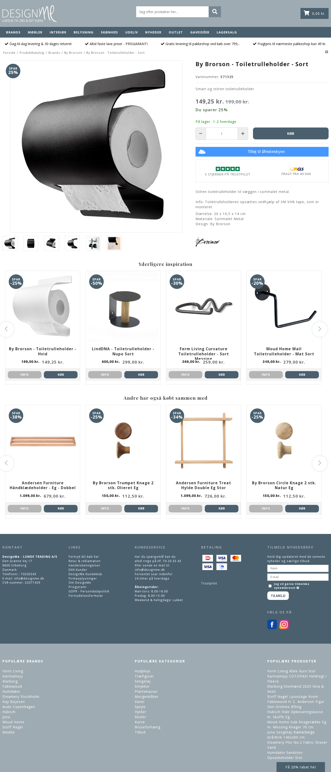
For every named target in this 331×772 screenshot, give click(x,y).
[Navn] (298, 568)
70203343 (28, 574)
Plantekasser (146, 691)
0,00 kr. (318, 13)
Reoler (140, 717)
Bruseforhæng (147, 727)
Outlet (176, 32)
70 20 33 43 (172, 561)
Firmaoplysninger (83, 578)
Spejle (140, 706)
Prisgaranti (78, 587)
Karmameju (12, 676)
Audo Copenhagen (18, 706)
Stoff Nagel (12, 727)
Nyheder (153, 32)
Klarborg (10, 681)
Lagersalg (227, 32)
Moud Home (13, 722)
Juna (6, 717)
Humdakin (11, 691)
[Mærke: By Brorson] (208, 242)
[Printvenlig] (327, 52)
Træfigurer (144, 676)
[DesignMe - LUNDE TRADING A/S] (29, 13)
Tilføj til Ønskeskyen (266, 151)
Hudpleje (142, 671)
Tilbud (140, 732)
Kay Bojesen (13, 701)
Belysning (84, 32)
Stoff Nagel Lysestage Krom (292, 696)
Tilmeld (278, 595)
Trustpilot (209, 583)
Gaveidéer (199, 32)
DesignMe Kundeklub (85, 574)
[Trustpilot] (228, 169)
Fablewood (12, 686)
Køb (61, 375)
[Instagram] (284, 628)
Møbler (35, 32)
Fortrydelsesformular (86, 595)
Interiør (58, 32)
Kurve (140, 722)
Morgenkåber (146, 696)
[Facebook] (272, 628)
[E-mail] (298, 577)
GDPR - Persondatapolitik (89, 591)
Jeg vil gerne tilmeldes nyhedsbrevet (292, 585)
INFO (24, 375)
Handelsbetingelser (84, 565)
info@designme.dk (29, 578)
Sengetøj (143, 681)
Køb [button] (290, 133)
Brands (13, 32)
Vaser (140, 701)
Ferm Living (12, 671)
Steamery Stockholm (20, 696)
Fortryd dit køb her (84, 556)
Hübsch (9, 711)
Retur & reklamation (85, 561)
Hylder (140, 711)
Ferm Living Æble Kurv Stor (291, 671)
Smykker (142, 686)
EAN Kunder (78, 570)
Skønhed (109, 32)
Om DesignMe (80, 582)
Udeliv (131, 32)
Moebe (8, 732)
